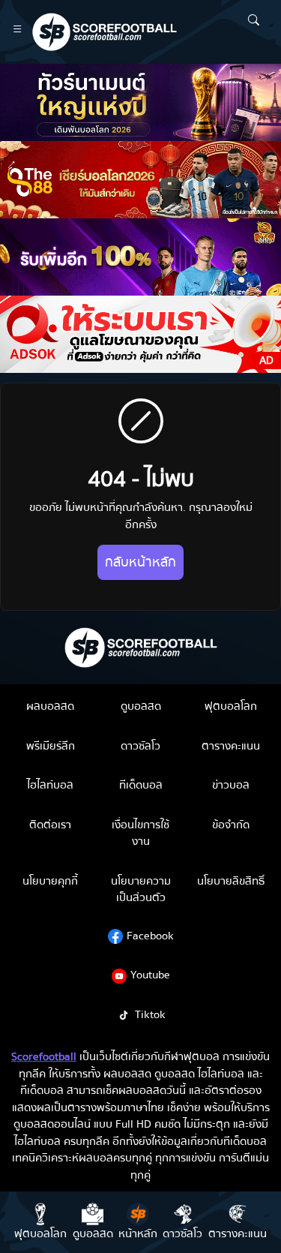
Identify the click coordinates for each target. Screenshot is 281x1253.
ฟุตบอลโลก (231, 706)
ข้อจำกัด (231, 825)
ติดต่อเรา (50, 825)
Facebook (150, 936)
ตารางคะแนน (231, 746)
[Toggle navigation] (17, 32)
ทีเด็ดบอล (141, 785)
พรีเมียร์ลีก (50, 746)
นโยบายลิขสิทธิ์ (231, 881)
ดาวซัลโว (140, 746)
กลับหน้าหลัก (140, 562)
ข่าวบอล (231, 785)
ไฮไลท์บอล (50, 785)
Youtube (150, 975)
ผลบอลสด (50, 706)
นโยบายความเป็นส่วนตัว (141, 889)
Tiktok (150, 1014)
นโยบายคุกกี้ (50, 881)
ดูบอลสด (141, 706)
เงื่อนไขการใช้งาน (140, 833)
